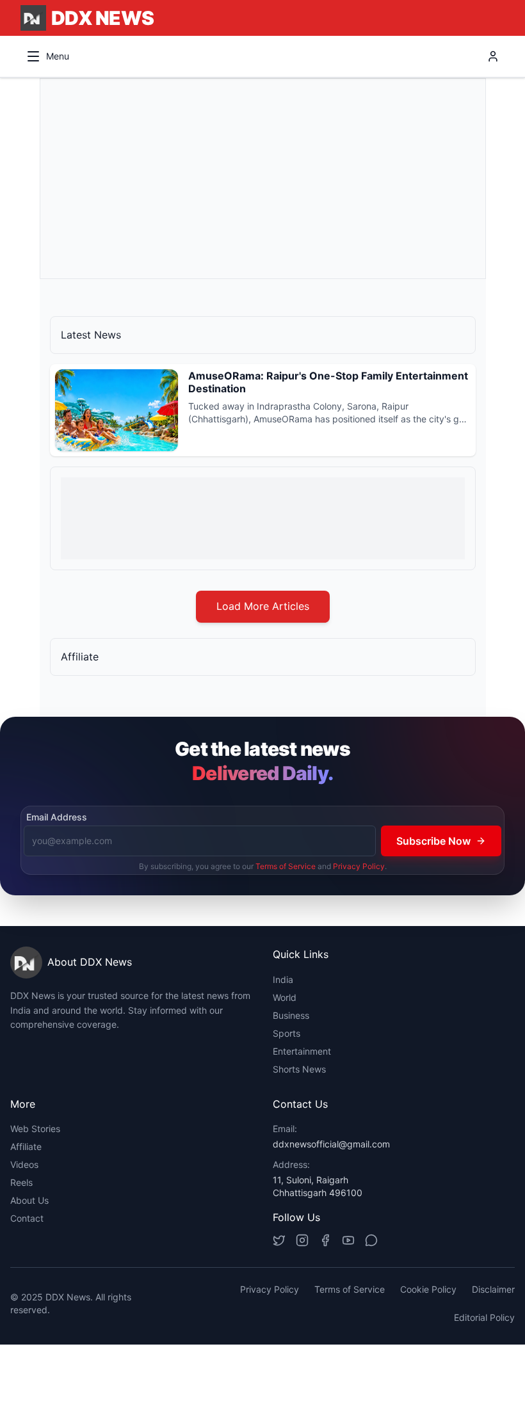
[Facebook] (325, 1240)
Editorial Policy (484, 1317)
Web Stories (35, 1128)
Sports (286, 1033)
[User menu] (493, 56)
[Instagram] (302, 1240)
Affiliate (26, 1146)
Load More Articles (262, 606)
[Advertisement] (263, 178)
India (283, 979)
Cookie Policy (428, 1289)
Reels (21, 1182)
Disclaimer (493, 1289)
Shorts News (299, 1069)
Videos (24, 1164)
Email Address (56, 816)
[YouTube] (348, 1240)
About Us (29, 1200)
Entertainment (302, 1051)
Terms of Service (285, 866)
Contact (27, 1218)
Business (291, 1015)
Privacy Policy (359, 866)
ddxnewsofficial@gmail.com (331, 1143)
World (284, 997)
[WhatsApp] (371, 1240)
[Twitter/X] (279, 1240)
